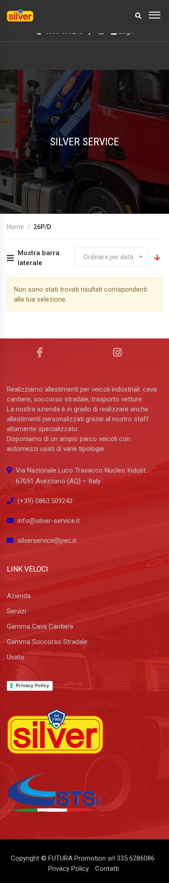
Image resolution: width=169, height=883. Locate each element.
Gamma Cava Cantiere (40, 626)
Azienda (19, 596)
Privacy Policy (32, 685)
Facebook (40, 352)
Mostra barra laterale (38, 258)
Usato (15, 657)
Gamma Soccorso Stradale (47, 642)
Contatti (107, 869)
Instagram (117, 352)
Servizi (16, 611)
